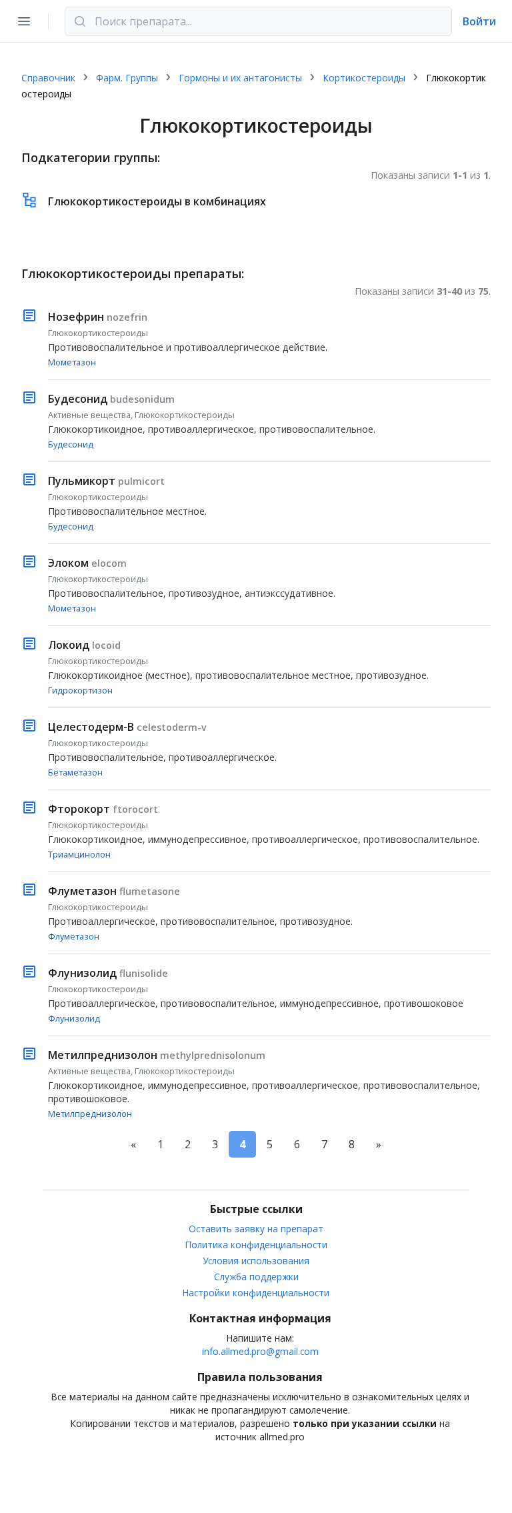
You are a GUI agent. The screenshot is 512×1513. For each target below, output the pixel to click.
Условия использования (256, 1260)
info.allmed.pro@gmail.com (260, 1351)
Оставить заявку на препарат (256, 1228)
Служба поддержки (256, 1276)
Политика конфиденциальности (256, 1244)
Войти (479, 21)
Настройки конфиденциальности (256, 1292)
